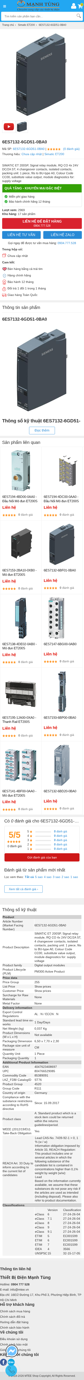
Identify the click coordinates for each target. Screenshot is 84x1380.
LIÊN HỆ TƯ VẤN (21, 235)
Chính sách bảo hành (14, 1327)
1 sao (74, 877)
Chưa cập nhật (32, 154)
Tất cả (29, 877)
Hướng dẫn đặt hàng (14, 1322)
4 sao (47, 877)
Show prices (42, 986)
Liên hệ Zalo (62, 235)
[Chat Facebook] (11, 1351)
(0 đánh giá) (71, 149)
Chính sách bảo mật (14, 1344)
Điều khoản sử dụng (14, 1339)
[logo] (39, 6)
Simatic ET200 (54, 154)
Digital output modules (49, 965)
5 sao (39, 877)
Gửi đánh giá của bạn (42, 857)
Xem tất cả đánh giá (23, 889)
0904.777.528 (67, 243)
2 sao (65, 877)
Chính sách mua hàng (15, 1311)
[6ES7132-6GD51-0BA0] (22, 127)
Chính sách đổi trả (12, 1316)
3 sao (56, 877)
